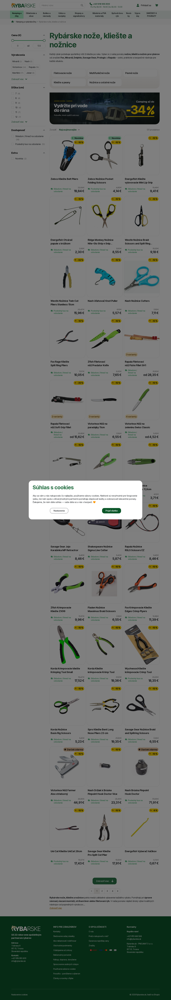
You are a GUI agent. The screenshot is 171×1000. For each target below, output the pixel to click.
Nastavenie (59, 510)
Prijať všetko (112, 510)
